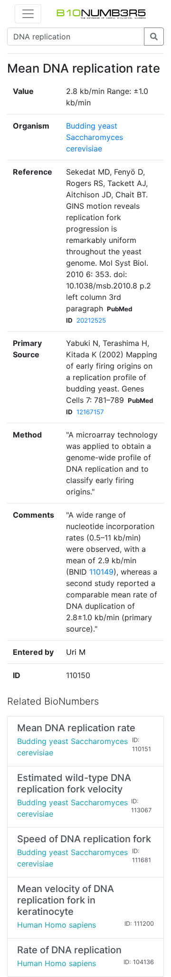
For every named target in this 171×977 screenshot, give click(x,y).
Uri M (76, 652)
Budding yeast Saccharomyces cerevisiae (94, 137)
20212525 (91, 320)
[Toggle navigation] (28, 13)
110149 (101, 572)
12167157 (90, 412)
